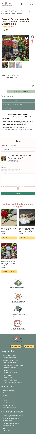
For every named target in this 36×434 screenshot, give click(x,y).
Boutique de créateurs (12, 10)
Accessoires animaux (9, 367)
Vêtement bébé (7, 375)
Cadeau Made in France (10, 355)
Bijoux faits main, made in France (13, 365)
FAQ (4, 428)
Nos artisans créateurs (10, 393)
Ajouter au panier (21, 91)
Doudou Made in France (10, 380)
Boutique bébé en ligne (10, 372)
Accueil (3, 10)
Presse (5, 400)
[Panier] (33, 4)
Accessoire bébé (8, 377)
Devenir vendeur (8, 405)
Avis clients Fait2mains (10, 403)
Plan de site (6, 431)
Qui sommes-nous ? (9, 390)
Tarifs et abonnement (9, 408)
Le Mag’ (5, 395)
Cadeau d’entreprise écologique (12, 382)
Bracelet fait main (11, 12)
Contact (5, 398)
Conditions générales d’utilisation (13, 416)
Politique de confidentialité (11, 423)
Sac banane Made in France (11, 360)
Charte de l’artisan (8, 426)
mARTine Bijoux (12, 77)
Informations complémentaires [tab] (12, 104)
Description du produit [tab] (10, 101)
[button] (26, 38)
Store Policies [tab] (7, 108)
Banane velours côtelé (9, 363)
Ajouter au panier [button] (9, 238)
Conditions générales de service (12, 418)
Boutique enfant (7, 370)
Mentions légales (8, 421)
